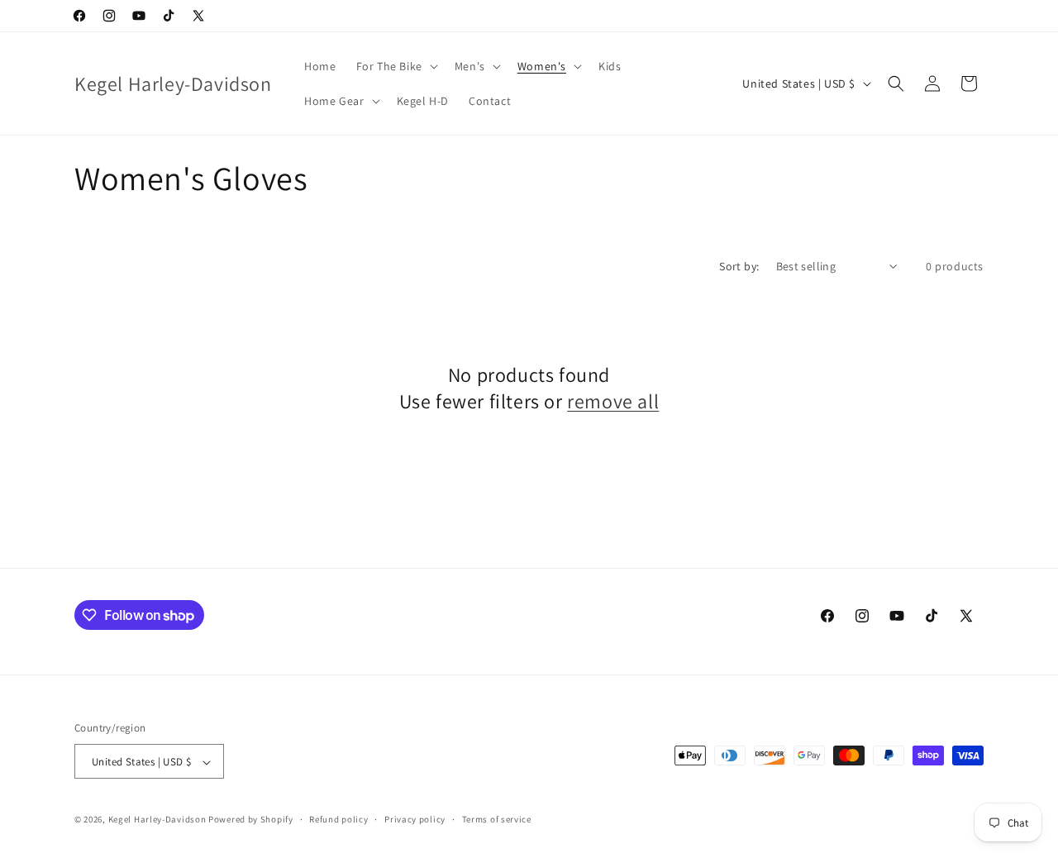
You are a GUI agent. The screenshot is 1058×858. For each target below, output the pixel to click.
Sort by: (739, 266)
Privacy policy (415, 819)
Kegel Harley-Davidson (157, 820)
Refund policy (338, 819)
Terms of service (496, 819)
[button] (395, 66)
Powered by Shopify (250, 820)
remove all (613, 401)
